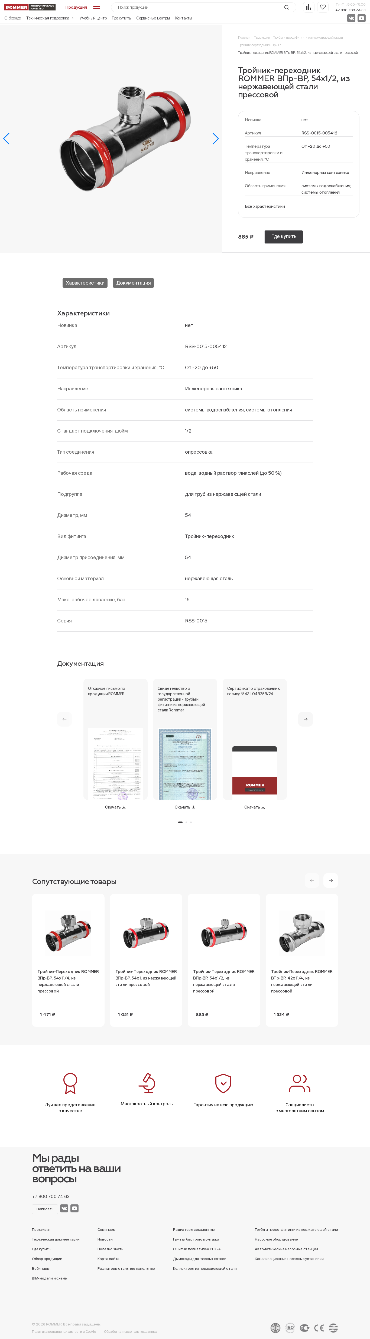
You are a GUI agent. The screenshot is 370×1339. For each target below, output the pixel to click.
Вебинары (40, 1269)
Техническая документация (55, 1239)
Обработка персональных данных (130, 1331)
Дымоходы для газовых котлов (199, 1259)
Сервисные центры (153, 18)
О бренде (12, 18)
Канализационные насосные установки (289, 1259)
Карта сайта (108, 1259)
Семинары (106, 1230)
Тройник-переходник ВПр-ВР (259, 45)
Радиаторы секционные (194, 1230)
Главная (244, 37)
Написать (45, 1209)
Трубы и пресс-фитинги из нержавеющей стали (308, 37)
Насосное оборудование (276, 1239)
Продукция (262, 37)
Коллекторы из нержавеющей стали (205, 1269)
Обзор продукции (47, 1259)
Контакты (183, 18)
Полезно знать (110, 1249)
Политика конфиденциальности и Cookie (64, 1331)
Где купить (121, 18)
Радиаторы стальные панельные (126, 1269)
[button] (6, 139)
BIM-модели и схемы (49, 1278)
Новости (105, 1239)
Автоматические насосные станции (286, 1249)
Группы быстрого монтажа (196, 1239)
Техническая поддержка (48, 18)
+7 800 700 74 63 (350, 10)
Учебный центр (93, 18)
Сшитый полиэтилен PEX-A (197, 1249)
